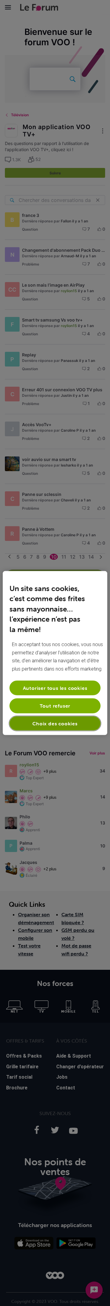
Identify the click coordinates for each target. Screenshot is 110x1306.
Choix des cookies (55, 723)
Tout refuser (55, 706)
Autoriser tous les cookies (55, 688)
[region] (55, 653)
